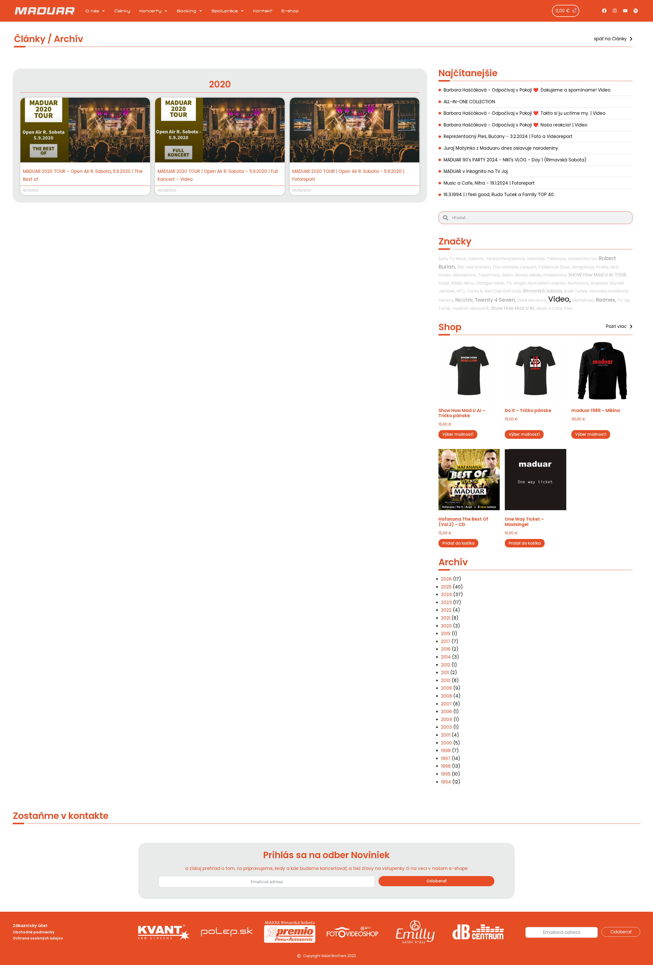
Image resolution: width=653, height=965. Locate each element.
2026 (446, 579)
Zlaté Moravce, (532, 300)
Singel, (520, 283)
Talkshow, (557, 259)
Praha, (602, 267)
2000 (446, 743)
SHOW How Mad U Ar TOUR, (597, 275)
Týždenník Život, (554, 267)
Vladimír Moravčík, (471, 308)
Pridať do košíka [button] (458, 543)
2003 (446, 727)
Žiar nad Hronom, (474, 267)
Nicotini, (464, 300)
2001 (445, 735)
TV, (509, 283)
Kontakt (262, 11)
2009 (446, 688)
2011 (445, 673)
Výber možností (457, 434)
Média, (535, 275)
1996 (446, 766)
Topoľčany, (489, 275)
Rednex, (606, 299)
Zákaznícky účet (30, 926)
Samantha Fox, (582, 259)
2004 (446, 719)
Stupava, (599, 283)
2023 (446, 602)
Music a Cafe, (549, 308)
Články (122, 11)
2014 (446, 657)
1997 (445, 758)
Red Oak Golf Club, (503, 291)
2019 (445, 634)
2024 (446, 594)
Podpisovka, (555, 275)
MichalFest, (583, 300)
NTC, (461, 291)
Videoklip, (536, 259)
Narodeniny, (465, 275)
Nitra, (469, 283)
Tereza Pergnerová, (505, 259)
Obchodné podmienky (33, 932)
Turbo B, (475, 291)
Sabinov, (476, 259)
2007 (446, 704)
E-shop (290, 11)
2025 (446, 587)
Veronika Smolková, (609, 291)
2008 (446, 696)
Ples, (568, 308)
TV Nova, (458, 259)
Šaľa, (443, 259)
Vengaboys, (583, 267)
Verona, (446, 300)
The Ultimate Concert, (515, 267)
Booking (186, 11)
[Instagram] (614, 10)
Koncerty (150, 11)
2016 (445, 649)
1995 (445, 774)
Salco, (508, 275)
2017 (445, 641)
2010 (445, 680)
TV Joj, (623, 300)
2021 (445, 618)
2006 (446, 712)
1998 (446, 751)
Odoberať (436, 881)
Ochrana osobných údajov (38, 938)
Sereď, (521, 275)
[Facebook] (604, 10)
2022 (446, 610)
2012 (445, 665)
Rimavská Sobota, (543, 291)
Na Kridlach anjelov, (547, 283)
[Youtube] (625, 10)
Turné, (444, 308)
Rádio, (457, 283)
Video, (559, 299)
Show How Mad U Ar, (513, 308)
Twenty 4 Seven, (495, 299)
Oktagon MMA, (490, 283)
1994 (446, 782)
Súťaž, (444, 283)
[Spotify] (635, 10)
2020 (446, 626)
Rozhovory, (578, 283)
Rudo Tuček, (576, 291)
